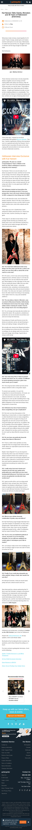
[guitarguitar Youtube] (23, 724)
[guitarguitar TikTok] (19, 724)
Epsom (29, 752)
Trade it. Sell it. (5, 780)
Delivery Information (7, 747)
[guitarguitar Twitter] (12, 724)
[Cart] (30, 2)
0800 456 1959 (26, 775)
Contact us (4, 744)
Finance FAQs (5, 758)
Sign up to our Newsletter (16, 715)
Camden (28, 747)
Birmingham (27, 744)
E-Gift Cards (5, 777)
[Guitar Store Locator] (16, 733)
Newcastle (27, 758)
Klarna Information (6, 765)
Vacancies (4, 793)
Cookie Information (6, 760)
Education (4, 785)
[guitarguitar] (16, 2)
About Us (4, 775)
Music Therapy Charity (7, 788)
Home (2, 9)
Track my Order (6, 752)
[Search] (27, 2)
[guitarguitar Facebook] (8, 724)
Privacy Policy (12, 719)
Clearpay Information (7, 768)
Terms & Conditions (7, 763)
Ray (11, 24)
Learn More (13, 824)
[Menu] (4, 2)
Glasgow (28, 755)
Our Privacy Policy (6, 790)
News (6, 9)
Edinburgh (27, 750)
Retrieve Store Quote (7, 755)
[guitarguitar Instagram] (16, 724)
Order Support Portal (7, 750)
